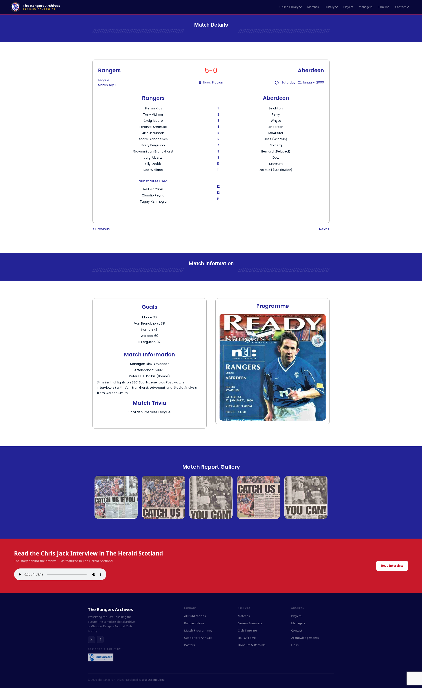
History (330, 7)
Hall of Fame (247, 638)
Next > (324, 229)
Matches (313, 7)
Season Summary (250, 623)
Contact (400, 7)
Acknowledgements (305, 638)
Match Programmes (198, 630)
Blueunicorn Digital (153, 680)
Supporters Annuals (198, 638)
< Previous (101, 229)
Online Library (288, 7)
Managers (365, 7)
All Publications (195, 616)
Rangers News (194, 623)
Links (295, 645)
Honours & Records (252, 645)
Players (348, 7)
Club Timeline (247, 630)
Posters (189, 645)
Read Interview (392, 566)
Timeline (383, 7)
